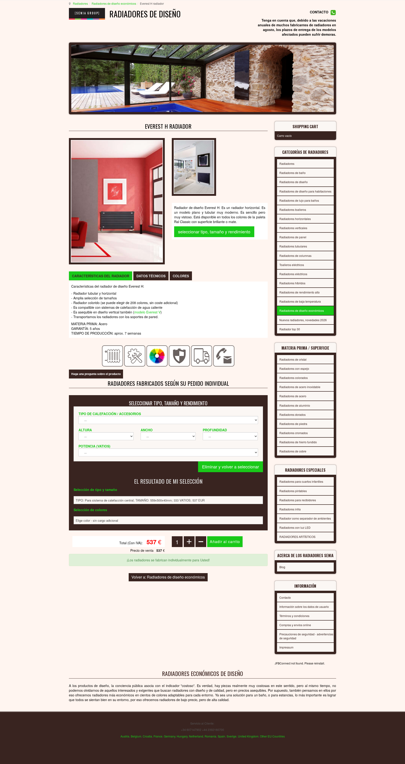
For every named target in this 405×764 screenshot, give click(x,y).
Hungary (182, 736)
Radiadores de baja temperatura (300, 301)
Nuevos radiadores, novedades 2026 (303, 320)
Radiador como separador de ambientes (305, 518)
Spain (221, 736)
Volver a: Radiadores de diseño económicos (168, 577)
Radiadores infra (290, 509)
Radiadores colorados (293, 378)
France (158, 736)
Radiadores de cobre (292, 451)
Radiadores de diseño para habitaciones (305, 191)
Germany (169, 736)
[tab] (100, 275)
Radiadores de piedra (293, 424)
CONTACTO (319, 12)
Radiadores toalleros (292, 210)
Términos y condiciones (294, 616)
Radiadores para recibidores (297, 500)
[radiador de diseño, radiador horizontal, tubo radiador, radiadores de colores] (116, 200)
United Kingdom (248, 736)
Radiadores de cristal (293, 359)
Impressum (286, 647)
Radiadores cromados (293, 433)
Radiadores (80, 3)
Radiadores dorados (292, 415)
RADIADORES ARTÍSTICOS (297, 537)
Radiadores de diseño (293, 182)
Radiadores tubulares (293, 246)
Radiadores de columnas (295, 256)
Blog (282, 567)
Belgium (136, 736)
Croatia (147, 736)
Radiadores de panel (292, 237)
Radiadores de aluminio (294, 405)
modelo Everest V (147, 312)
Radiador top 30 (289, 329)
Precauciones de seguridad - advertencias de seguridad (306, 636)
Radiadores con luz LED (295, 527)
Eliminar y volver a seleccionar (230, 466)
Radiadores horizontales (295, 219)
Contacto (285, 597)
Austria (124, 736)
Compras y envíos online (295, 625)
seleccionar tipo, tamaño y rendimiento (214, 231)
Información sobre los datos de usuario (304, 607)
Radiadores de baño (292, 173)
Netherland (196, 736)
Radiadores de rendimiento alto (299, 292)
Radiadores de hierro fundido (298, 442)
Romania (210, 736)
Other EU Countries (272, 736)
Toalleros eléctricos (291, 265)
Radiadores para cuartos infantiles (301, 481)
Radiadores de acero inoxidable (299, 387)
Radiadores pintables (293, 491)
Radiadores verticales (293, 228)
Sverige (231, 736)
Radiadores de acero (292, 396)
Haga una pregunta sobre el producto (96, 374)
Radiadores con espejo (294, 368)
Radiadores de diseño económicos (114, 3)
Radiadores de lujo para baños (299, 200)
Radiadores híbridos (292, 283)
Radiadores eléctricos (293, 274)
